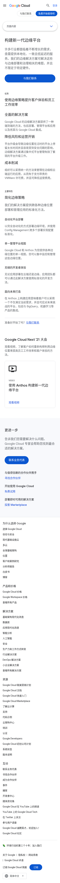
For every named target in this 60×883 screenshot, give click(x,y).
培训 (5, 727)
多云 (5, 545)
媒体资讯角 (8, 801)
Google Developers (12, 738)
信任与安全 (8, 534)
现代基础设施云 (11, 539)
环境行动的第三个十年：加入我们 (24, 845)
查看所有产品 (10, 602)
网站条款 (33, 855)
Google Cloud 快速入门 (14, 695)
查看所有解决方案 (12, 670)
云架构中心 (8, 722)
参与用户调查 (10, 822)
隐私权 (21, 855)
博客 (5, 577)
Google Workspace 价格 (15, 597)
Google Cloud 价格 (12, 591)
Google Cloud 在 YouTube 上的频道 (21, 806)
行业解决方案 (10, 654)
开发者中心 (8, 796)
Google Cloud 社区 (12, 833)
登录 (55, 5)
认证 (5, 733)
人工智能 (7, 638)
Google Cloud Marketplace (16, 701)
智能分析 (7, 633)
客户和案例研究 (11, 561)
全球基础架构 (10, 550)
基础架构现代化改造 (13, 617)
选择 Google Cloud (12, 529)
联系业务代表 (10, 769)
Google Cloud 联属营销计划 (17, 685)
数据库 (6, 622)
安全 (5, 643)
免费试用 (10, 491)
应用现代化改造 (11, 627)
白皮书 (6, 571)
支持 (5, 711)
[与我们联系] (30, 78)
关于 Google (9, 855)
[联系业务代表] (17, 460)
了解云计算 (8, 706)
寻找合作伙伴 (13, 478)
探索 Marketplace (16, 505)
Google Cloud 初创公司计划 (17, 744)
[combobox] (15, 876)
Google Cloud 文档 (12, 690)
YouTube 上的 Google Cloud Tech (20, 812)
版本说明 (7, 754)
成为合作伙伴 (10, 779)
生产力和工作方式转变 (14, 649)
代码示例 (7, 717)
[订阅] (36, 867)
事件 (5, 785)
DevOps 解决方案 (12, 659)
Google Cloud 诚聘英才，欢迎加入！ (21, 828)
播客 (5, 790)
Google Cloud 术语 (14, 860)
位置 (5, 555)
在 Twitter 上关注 (12, 817)
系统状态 (7, 749)
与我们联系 (32, 322)
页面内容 (11, 26)
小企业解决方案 (11, 665)
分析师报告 (8, 566)
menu (5, 6)
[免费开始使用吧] (46, 14)
